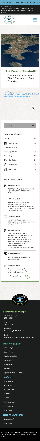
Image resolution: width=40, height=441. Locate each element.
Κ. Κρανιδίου (8, 381)
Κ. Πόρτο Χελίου (9, 389)
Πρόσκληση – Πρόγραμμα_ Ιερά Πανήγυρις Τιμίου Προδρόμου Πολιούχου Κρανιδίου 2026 (21, 190)
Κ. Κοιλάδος (8, 394)
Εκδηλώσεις (22, 169)
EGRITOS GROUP (6, 434)
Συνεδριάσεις (22, 160)
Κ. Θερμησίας (8, 406)
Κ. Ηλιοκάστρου (9, 402)
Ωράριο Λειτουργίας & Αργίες (13, 372)
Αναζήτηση (9, 125)
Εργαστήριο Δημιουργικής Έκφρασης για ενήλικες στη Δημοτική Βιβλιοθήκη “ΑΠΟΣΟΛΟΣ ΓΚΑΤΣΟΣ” (20, 271)
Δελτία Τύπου (20, 139)
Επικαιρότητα (22, 143)
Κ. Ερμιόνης (8, 385)
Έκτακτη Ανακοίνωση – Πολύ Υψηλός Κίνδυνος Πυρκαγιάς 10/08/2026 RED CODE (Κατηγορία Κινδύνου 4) (21, 222)
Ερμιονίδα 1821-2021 (20, 147)
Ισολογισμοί (8, 423)
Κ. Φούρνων (8, 410)
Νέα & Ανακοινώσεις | (15, 71)
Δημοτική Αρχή (9, 419)
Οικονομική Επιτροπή (20, 152)
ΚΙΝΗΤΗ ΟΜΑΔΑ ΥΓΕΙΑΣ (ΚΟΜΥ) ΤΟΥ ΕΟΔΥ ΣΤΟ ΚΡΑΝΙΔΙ (19, 258)
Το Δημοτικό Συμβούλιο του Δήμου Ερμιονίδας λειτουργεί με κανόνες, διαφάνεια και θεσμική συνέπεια (17, 10)
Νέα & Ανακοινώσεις (11, 356)
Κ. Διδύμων (8, 398)
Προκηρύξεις (20, 156)
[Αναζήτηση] (33, 125)
